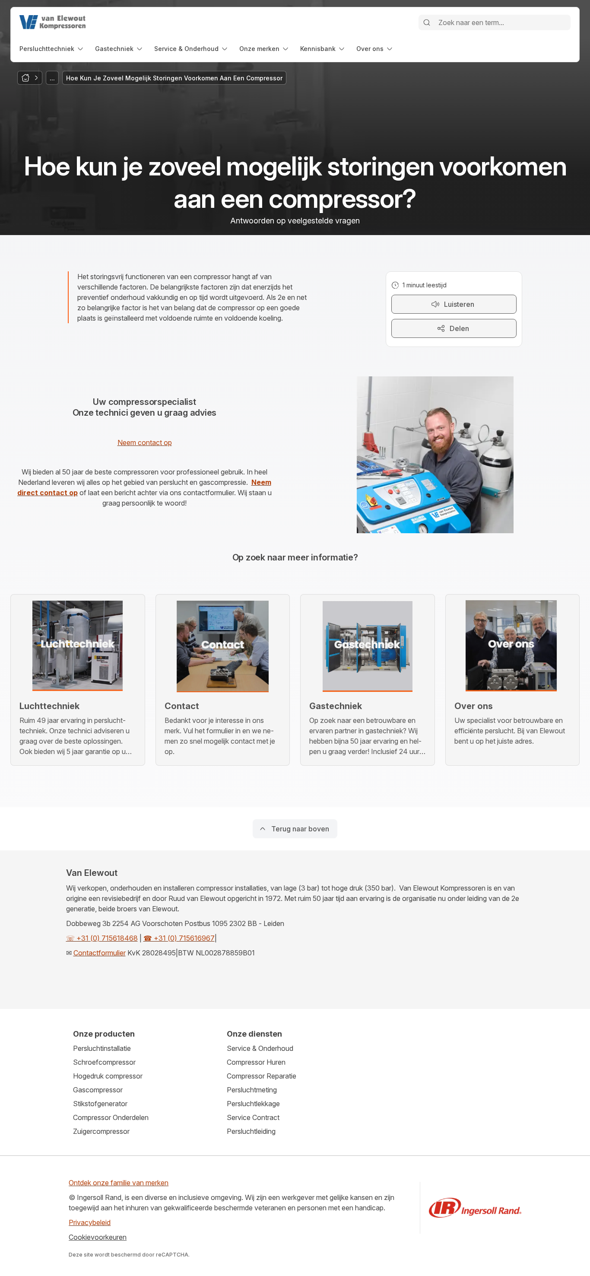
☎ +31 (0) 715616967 (179, 938)
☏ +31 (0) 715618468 (102, 938)
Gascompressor (98, 1089)
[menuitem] (52, 48)
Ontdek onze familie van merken (118, 1182)
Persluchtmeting (252, 1089)
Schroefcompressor (104, 1062)
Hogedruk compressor (108, 1076)
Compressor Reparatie (261, 1076)
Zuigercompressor (101, 1131)
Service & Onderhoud (260, 1048)
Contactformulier (99, 952)
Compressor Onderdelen (111, 1117)
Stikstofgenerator (100, 1103)
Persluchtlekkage (253, 1103)
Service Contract (253, 1117)
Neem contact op (144, 442)
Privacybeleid (90, 1222)
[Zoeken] (427, 22)
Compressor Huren (256, 1062)
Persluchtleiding (251, 1131)
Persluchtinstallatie (102, 1048)
